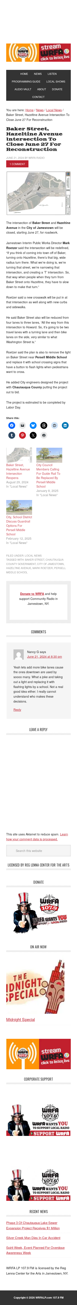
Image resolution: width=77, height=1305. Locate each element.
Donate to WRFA (32, 594)
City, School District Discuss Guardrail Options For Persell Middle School (19, 525)
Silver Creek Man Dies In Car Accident (33, 1237)
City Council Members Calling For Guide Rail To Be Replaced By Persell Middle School (48, 475)
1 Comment (17, 164)
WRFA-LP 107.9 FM (38, 21)
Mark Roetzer (43, 568)
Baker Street (34, 559)
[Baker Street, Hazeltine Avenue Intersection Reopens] (19, 455)
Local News (33, 555)
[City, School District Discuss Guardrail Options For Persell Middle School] (19, 507)
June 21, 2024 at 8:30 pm (44, 656)
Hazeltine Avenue (18, 568)
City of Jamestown (50, 564)
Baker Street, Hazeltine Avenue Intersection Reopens (18, 471)
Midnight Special (20, 1019)
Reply (17, 709)
